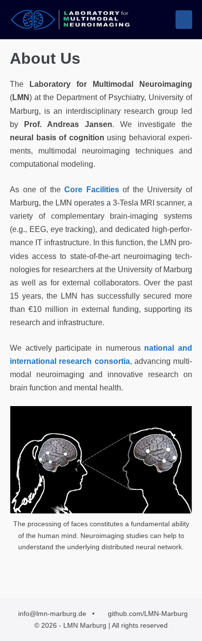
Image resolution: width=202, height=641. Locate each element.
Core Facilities (91, 189)
